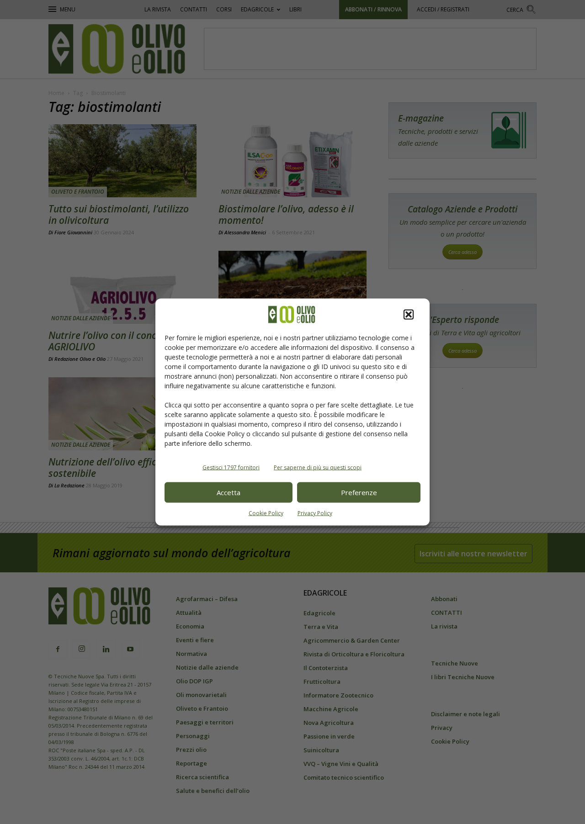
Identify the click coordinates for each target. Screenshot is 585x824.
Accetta (228, 492)
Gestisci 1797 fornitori (231, 467)
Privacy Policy (315, 513)
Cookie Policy (266, 513)
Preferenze (359, 492)
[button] (408, 314)
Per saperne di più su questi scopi (318, 467)
